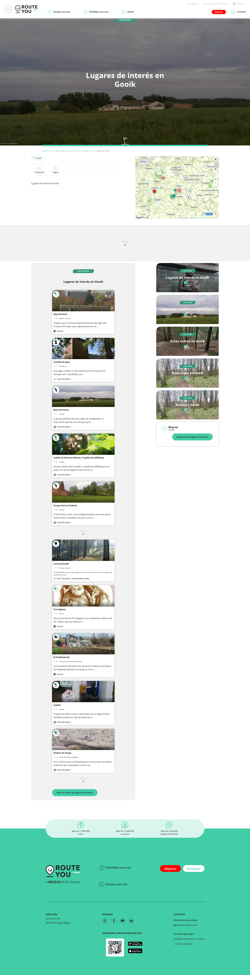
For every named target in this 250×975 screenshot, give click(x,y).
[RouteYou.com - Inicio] (26, 9)
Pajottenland (85, 151)
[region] (177, 187)
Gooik (93, 151)
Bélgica (58, 151)
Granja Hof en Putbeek (65, 505)
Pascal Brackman (12, 143)
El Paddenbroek (61, 657)
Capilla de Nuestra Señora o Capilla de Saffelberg (78, 457)
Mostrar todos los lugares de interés (75, 792)
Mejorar (219, 12)
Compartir (39, 172)
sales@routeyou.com (186, 925)
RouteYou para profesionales (215, 3)
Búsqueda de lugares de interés (192, 436)
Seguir (56, 172)
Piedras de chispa (62, 752)
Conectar (194, 868)
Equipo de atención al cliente (190, 938)
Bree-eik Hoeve (61, 409)
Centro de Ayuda (184, 943)
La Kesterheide (61, 563)
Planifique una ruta (118, 867)
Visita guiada (192, 3)
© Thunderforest (193, 218)
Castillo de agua (61, 362)
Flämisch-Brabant (74, 151)
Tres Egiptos (59, 609)
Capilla (57, 705)
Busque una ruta (116, 884)
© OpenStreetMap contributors (208, 218)
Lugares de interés (48, 151)
